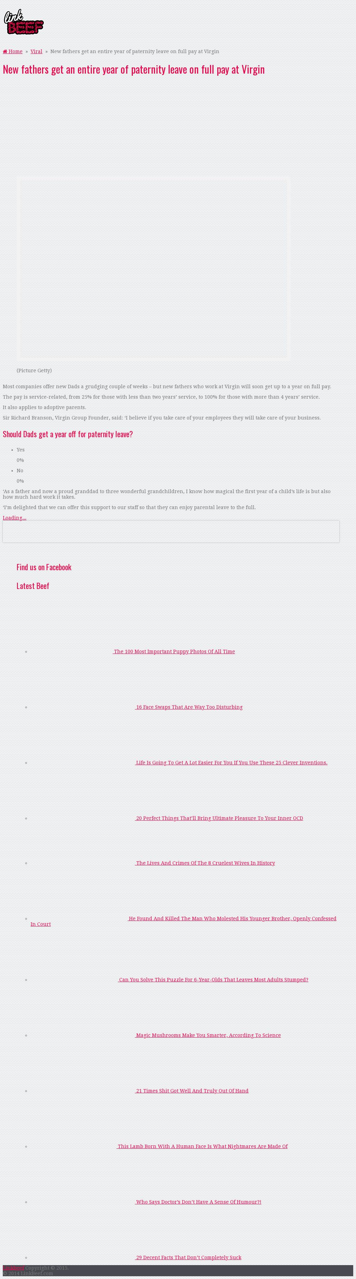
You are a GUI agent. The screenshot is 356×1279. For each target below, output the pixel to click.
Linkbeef (13, 1268)
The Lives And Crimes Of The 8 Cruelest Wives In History (205, 863)
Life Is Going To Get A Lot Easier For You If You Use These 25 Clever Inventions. (231, 762)
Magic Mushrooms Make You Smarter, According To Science (208, 1035)
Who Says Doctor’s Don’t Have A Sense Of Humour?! (198, 1202)
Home (15, 51)
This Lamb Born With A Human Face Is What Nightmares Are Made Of (202, 1146)
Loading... (14, 518)
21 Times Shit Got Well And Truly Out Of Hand (192, 1091)
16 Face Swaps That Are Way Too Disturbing (189, 707)
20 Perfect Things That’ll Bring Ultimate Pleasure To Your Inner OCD (219, 818)
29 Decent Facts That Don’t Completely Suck (188, 1257)
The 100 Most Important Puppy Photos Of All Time (174, 651)
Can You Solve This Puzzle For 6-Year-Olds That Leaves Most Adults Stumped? (213, 979)
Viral (36, 51)
